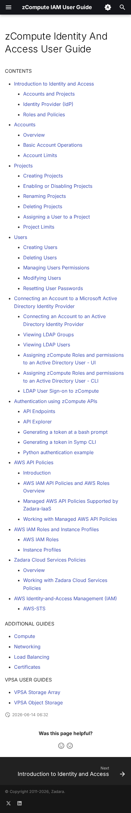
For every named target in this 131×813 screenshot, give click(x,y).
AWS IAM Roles (40, 539)
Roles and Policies (44, 114)
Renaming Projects (44, 196)
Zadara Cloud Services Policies (50, 560)
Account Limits (40, 155)
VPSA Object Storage (38, 702)
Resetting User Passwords (53, 288)
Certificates (27, 667)
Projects (23, 166)
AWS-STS (34, 608)
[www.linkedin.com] (19, 803)
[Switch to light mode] (108, 7)
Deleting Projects (42, 206)
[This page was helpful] (61, 745)
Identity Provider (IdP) (48, 104)
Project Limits (38, 227)
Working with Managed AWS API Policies (70, 519)
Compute (24, 636)
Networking (27, 646)
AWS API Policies (33, 462)
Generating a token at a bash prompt (65, 432)
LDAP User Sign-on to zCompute (61, 391)
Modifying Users (42, 278)
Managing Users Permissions (56, 268)
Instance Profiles (42, 550)
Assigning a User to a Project (56, 217)
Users (20, 237)
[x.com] (8, 803)
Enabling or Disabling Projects (57, 186)
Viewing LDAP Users (46, 345)
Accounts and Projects (49, 94)
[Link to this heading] (100, 49)
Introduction (37, 473)
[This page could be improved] (69, 745)
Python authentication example (58, 452)
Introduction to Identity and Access (54, 84)
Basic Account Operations (52, 145)
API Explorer (37, 422)
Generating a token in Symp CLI (59, 442)
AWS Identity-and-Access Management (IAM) (65, 598)
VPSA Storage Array (37, 692)
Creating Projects (43, 176)
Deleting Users (40, 257)
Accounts (24, 124)
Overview (34, 135)
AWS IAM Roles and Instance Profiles (56, 529)
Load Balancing (31, 657)
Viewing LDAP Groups (48, 334)
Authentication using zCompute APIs (55, 401)
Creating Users (40, 247)
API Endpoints (39, 411)
